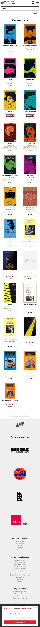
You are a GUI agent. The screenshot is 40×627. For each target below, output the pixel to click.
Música (20, 581)
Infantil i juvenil (20, 568)
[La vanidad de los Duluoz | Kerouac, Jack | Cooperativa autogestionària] (30, 34)
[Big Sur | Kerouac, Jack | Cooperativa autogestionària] (10, 100)
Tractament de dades (20, 598)
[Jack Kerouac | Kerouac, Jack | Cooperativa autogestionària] (10, 228)
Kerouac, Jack (10, 48)
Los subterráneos (30, 143)
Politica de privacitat (20, 594)
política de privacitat (29, 618)
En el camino (30, 175)
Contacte (20, 548)
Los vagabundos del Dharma (10, 400)
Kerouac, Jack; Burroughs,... (30, 307)
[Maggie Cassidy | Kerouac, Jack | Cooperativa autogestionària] (30, 68)
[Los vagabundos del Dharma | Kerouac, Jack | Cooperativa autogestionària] (10, 391)
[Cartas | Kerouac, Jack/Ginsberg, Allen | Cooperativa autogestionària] (30, 228)
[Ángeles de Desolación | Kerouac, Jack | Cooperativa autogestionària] (30, 100)
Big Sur (10, 111)
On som (20, 545)
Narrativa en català (20, 564)
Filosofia (20, 579)
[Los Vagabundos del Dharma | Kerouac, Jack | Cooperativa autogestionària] (10, 164)
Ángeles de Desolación (30, 111)
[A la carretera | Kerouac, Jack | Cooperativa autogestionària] (10, 196)
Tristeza (10, 79)
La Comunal (20, 541)
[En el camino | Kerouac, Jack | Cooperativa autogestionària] (30, 164)
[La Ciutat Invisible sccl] (7, 2)
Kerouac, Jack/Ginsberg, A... (30, 241)
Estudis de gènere (20, 560)
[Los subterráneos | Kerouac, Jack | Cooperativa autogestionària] (30, 132)
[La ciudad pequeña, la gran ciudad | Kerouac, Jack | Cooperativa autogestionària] (10, 34)
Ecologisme (20, 577)
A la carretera (10, 207)
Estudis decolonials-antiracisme (20, 575)
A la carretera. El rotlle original (30, 338)
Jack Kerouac (10, 240)
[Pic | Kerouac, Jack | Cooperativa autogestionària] (10, 260)
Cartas (30, 240)
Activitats (20, 550)
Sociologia (20, 571)
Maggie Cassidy (30, 79)
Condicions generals (20, 592)
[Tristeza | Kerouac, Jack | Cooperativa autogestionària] (10, 68)
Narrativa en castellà (20, 566)
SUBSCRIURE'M (19, 622)
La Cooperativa (20, 543)
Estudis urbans (20, 573)
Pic (10, 272)
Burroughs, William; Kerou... (10, 341)
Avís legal (20, 596)
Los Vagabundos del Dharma (10, 175)
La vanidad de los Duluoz (30, 45)
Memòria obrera (20, 562)
